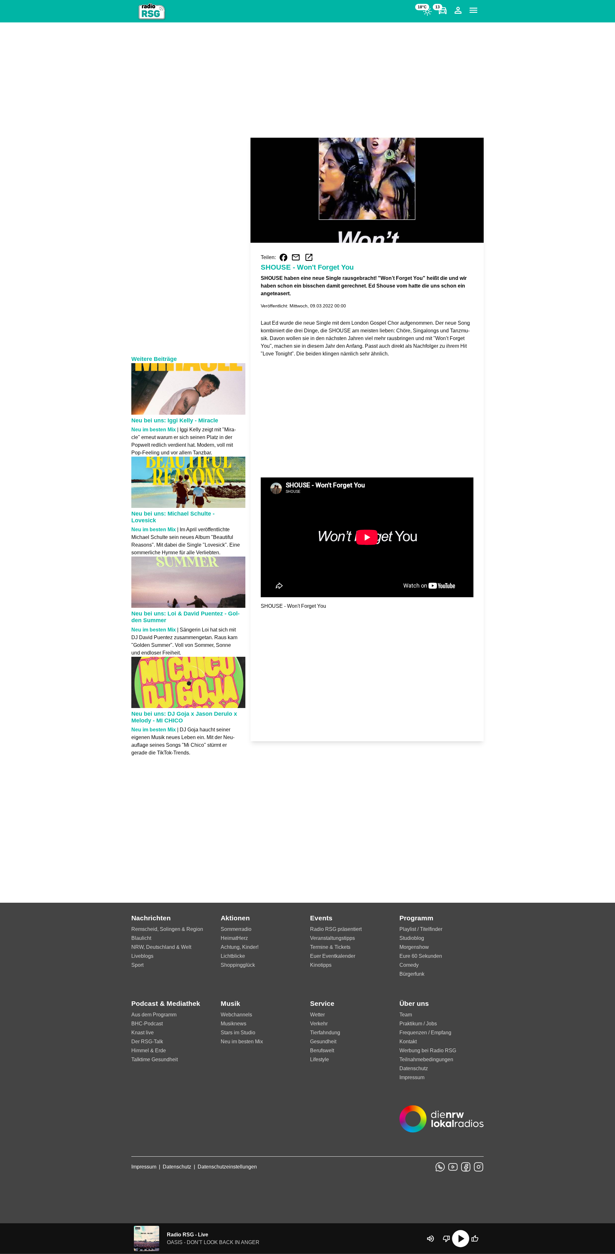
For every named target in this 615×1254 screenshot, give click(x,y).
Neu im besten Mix (242, 1041)
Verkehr (319, 1023)
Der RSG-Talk (147, 1041)
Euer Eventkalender (332, 956)
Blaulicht (141, 938)
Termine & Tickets (330, 947)
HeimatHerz (234, 938)
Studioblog (411, 938)
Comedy (409, 965)
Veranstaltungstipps (332, 938)
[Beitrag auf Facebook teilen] (283, 257)
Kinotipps (321, 965)
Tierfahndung (325, 1032)
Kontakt (408, 1041)
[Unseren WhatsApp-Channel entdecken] (440, 1167)
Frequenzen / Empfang (425, 1032)
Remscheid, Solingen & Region (167, 929)
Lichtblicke (233, 956)
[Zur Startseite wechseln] (151, 11)
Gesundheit (323, 1041)
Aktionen (235, 918)
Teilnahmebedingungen (426, 1059)
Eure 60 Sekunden (420, 956)
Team (405, 1014)
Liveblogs (142, 956)
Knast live (142, 1032)
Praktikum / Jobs (418, 1023)
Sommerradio (236, 929)
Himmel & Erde (148, 1050)
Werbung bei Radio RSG (427, 1050)
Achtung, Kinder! (239, 947)
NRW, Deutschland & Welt (161, 947)
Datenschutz (413, 1068)
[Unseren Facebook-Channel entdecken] (466, 1167)
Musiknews (233, 1023)
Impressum (411, 1077)
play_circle (460, 1238)
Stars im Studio (238, 1032)
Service (322, 1003)
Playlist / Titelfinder (420, 929)
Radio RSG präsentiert (336, 929)
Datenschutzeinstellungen (227, 1166)
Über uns (414, 1003)
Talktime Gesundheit (154, 1059)
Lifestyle (319, 1059)
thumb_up (475, 1238)
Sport (137, 965)
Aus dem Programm (153, 1014)
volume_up (430, 1238)
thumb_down (446, 1238)
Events (321, 918)
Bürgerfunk (411, 974)
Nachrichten (151, 918)
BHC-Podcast (147, 1023)
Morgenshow (414, 947)
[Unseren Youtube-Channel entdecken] (453, 1167)
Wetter (317, 1014)
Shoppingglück (238, 965)
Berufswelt (322, 1050)
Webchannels (236, 1014)
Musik (230, 1003)
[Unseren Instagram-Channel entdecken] (478, 1167)
